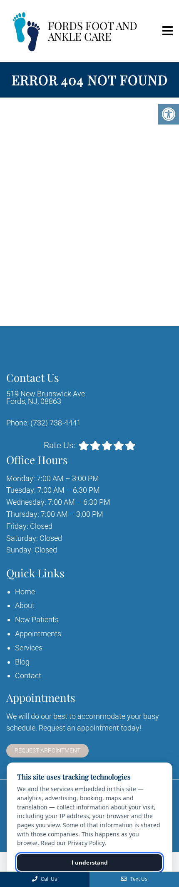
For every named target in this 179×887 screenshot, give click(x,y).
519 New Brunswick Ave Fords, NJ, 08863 (45, 397)
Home (25, 591)
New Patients (37, 619)
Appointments (38, 633)
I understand (90, 862)
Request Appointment (47, 750)
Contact (28, 675)
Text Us (138, 879)
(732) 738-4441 (55, 423)
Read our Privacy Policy (72, 843)
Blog (22, 661)
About (25, 605)
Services (28, 647)
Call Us (48, 879)
